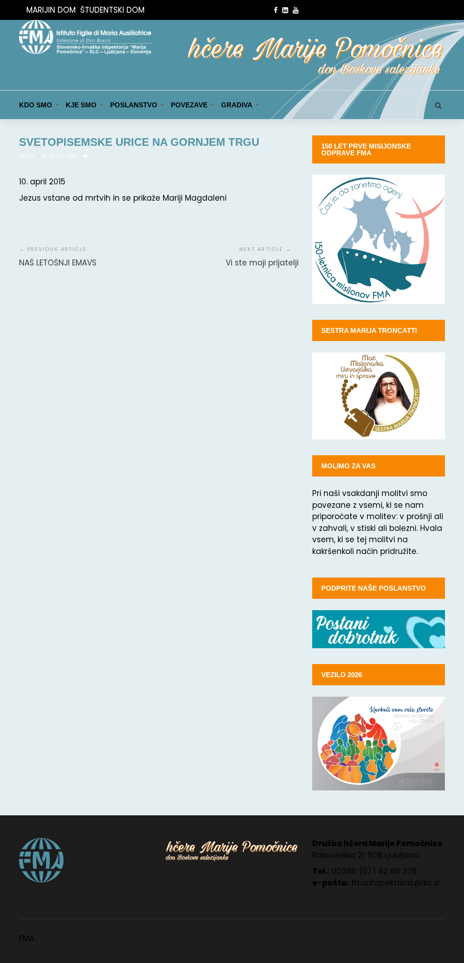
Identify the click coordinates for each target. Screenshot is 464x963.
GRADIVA (236, 105)
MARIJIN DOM (51, 10)
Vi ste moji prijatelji (262, 262)
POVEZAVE (189, 105)
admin (27, 156)
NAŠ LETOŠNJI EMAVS (58, 262)
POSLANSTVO (133, 105)
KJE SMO (81, 105)
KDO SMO (35, 105)
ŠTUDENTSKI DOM (112, 10)
